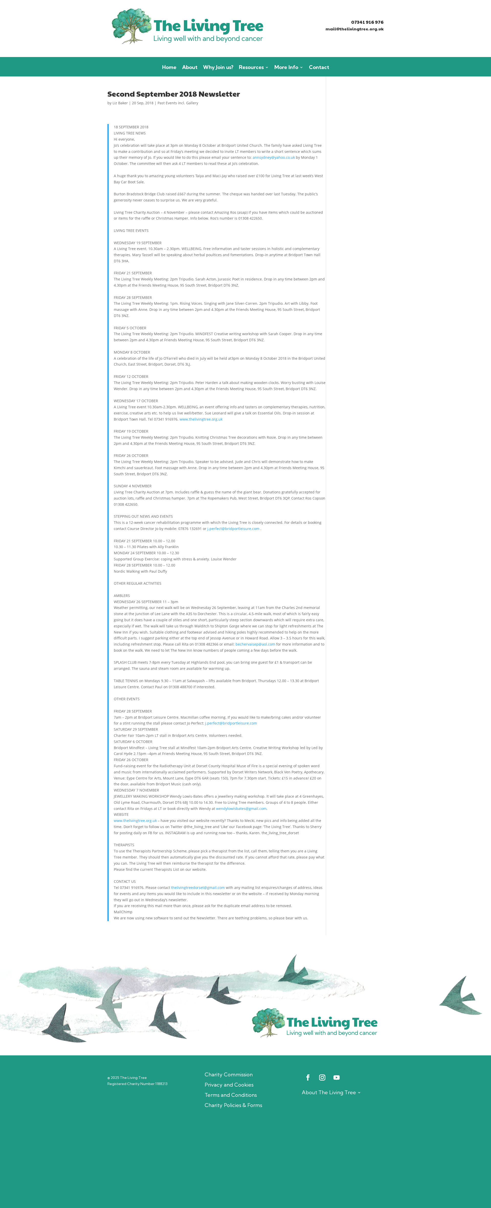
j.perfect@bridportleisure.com (233, 528)
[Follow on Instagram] (322, 1077)
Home (169, 67)
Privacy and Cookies (229, 1085)
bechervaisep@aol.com (255, 644)
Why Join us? (218, 67)
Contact (319, 67)
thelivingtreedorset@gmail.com (198, 887)
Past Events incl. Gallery (178, 102)
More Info (286, 67)
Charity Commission (229, 1074)
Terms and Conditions (231, 1095)
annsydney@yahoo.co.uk (274, 157)
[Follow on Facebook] (308, 1077)
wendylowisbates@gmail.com (241, 808)
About (189, 67)
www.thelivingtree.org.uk (201, 419)
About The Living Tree (329, 1092)
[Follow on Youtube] (336, 1077)
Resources (251, 67)
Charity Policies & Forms (233, 1105)
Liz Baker (120, 102)
